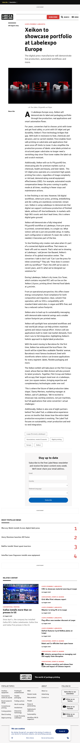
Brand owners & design (6, 702)
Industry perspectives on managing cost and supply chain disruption (59, 655)
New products (31, 697)
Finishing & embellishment (19, 691)
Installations (18, 707)
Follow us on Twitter (70, 700)
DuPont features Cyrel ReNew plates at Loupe (57, 632)
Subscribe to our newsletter (70, 693)
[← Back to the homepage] (7, 19)
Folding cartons (19, 701)
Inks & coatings (19, 704)
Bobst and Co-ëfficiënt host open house (57, 643)
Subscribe (5, 2)
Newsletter (13, 2)
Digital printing (57, 439)
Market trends (31, 694)
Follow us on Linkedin (70, 715)
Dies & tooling (6, 714)
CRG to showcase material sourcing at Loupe (59, 589)
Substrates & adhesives (31, 710)
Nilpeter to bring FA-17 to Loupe (54, 610)
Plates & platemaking (31, 705)
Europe (29, 445)
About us (44, 691)
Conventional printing (11, 607)
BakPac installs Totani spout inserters (16, 546)
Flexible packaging (17, 697)
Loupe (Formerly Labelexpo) (35, 24)
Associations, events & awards (37, 439)
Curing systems (6, 711)
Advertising (45, 694)
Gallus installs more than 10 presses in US (17, 611)
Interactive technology (18, 712)
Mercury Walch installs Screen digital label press (20, 528)
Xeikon (38, 445)
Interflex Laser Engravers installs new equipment (20, 555)
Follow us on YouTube (70, 707)
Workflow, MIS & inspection (32, 718)
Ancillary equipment (4, 691)
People (29, 701)
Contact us (45, 697)
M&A (29, 691)
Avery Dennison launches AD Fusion (15, 537)
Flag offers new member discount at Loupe (58, 620)
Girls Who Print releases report (54, 599)
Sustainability (31, 714)
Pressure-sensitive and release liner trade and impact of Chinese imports (57, 665)
